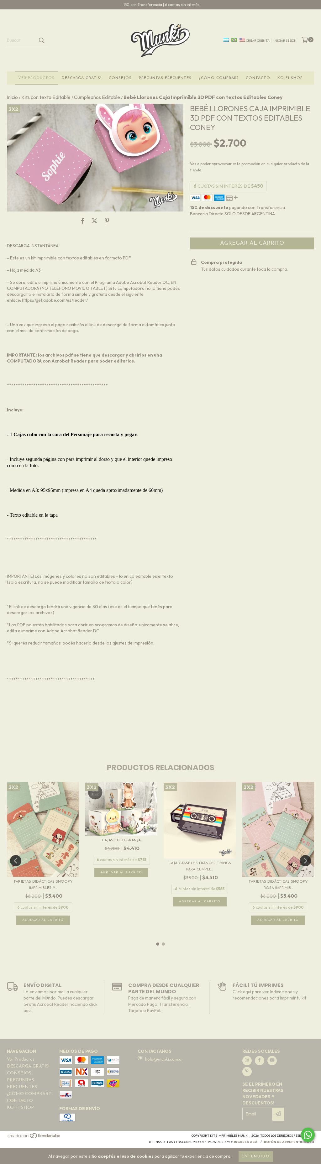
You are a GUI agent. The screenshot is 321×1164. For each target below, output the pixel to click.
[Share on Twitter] (94, 221)
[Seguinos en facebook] (259, 1060)
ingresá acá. (246, 1142)
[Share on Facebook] (82, 221)
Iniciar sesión (285, 41)
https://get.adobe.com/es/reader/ (55, 300)
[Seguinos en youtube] (272, 1060)
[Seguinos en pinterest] (247, 1071)
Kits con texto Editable (46, 97)
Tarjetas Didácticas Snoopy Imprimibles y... (43, 885)
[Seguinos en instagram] (247, 1060)
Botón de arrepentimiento (289, 1142)
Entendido (256, 1156)
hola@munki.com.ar (164, 1059)
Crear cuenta (258, 41)
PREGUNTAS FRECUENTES (165, 78)
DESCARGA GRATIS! (82, 78)
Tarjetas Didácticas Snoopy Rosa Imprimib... (278, 885)
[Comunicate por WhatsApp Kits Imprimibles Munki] (308, 1135)
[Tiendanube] (34, 1137)
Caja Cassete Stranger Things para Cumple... (199, 866)
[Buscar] (41, 40)
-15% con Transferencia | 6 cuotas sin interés (160, 4)
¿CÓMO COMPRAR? (219, 78)
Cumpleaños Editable (97, 97)
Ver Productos (36, 78)
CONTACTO (258, 78)
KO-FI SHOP (290, 78)
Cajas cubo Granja (121, 840)
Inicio (12, 97)
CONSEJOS (120, 78)
